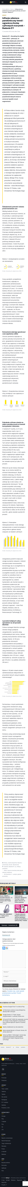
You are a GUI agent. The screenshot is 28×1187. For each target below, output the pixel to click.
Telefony (4, 1091)
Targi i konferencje (6, 1143)
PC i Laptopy (5, 1102)
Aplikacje (4, 1168)
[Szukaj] (25, 2)
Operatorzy (5, 1112)
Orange (3, 1116)
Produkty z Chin (6, 1107)
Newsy (12, 9)
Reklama (4, 1154)
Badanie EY (11, 866)
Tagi (25, 1180)
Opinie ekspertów (12, 862)
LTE (2, 1129)
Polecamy (4, 1080)
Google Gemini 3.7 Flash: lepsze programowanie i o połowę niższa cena (13, 1015)
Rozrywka (4, 1165)
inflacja (18, 866)
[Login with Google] (7, 948)
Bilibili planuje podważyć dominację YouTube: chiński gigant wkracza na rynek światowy (21, 899)
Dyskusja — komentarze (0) (9, 925)
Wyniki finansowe (6, 1140)
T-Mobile (4, 1121)
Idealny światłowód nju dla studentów (13, 1027)
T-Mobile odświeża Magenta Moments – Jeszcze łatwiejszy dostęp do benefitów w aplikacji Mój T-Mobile (21, 917)
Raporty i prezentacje (7, 1138)
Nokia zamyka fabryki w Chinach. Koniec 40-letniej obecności (15, 1031)
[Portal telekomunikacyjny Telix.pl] (14, 2)
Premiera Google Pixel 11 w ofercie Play (13, 1006)
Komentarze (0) (6, 935)
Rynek (10, 864)
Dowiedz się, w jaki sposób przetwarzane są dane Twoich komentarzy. (13, 993)
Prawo (3, 1148)
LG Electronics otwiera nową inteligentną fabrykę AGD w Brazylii (14, 1010)
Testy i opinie (5, 1088)
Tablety (3, 1094)
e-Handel (4, 1151)
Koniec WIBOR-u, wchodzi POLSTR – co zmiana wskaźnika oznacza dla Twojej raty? (6, 899)
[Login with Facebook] (3, 948)
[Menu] (2, 2)
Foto (3, 1170)
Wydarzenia (16, 864)
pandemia (4, 868)
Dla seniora (4, 1097)
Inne (3, 1159)
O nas (3, 1180)
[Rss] (3, 1069)
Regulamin (19, 1180)
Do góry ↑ (4, 1184)
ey (15, 866)
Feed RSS (4, 1182)
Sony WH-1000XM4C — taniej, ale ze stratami (6, 916)
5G (2, 1127)
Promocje (4, 1077)
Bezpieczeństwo (6, 1162)
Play (3, 1118)
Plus (3, 1124)
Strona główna (5, 9)
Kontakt (8, 1180)
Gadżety (4, 1105)
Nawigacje (4, 1099)
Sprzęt (4, 1085)
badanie (6, 866)
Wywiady (4, 1146)
